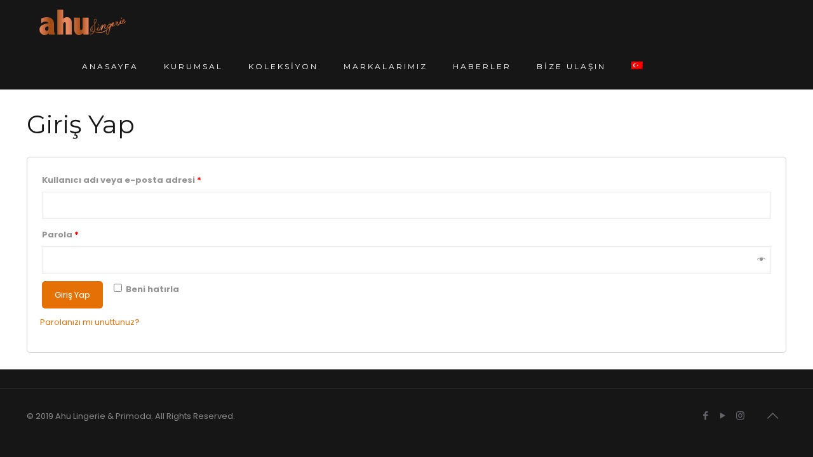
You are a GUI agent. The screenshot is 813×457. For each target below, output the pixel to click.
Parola (60, 234)
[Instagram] (740, 415)
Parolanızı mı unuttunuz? (90, 322)
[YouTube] (723, 415)
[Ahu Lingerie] (82, 22)
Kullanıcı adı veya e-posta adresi (121, 180)
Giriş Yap (72, 295)
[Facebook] (706, 415)
